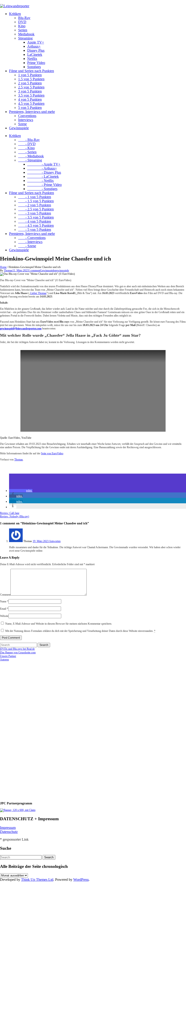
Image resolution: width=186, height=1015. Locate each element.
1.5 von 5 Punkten (31, 79)
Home (3, 267)
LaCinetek (34, 54)
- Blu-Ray (29, 140)
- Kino (26, 148)
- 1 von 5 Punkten (34, 197)
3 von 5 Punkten (30, 91)
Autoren (4, 659)
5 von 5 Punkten (30, 108)
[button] (20, 490)
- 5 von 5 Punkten (34, 229)
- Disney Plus (44, 172)
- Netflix (40, 181)
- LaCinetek (43, 176)
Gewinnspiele (19, 128)
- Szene (27, 246)
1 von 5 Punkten (30, 75)
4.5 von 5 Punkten (31, 103)
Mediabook (26, 34)
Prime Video (36, 63)
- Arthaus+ (42, 168)
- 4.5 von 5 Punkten (36, 225)
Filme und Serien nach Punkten (31, 71)
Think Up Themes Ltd (37, 879)
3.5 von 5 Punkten (31, 95)
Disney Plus (35, 50)
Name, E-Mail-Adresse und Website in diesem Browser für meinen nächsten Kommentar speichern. (58, 623)
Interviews (25, 120)
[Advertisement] (29, 729)
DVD (22, 22)
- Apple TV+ (43, 164)
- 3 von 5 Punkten (34, 213)
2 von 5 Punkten (30, 83)
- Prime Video (44, 185)
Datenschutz (9, 832)
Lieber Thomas (38, 293)
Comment (5, 594)
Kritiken (15, 14)
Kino (21, 26)
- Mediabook (31, 156)
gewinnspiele (62, 270)
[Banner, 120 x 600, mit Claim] (17, 810)
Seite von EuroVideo (52, 453)
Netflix (32, 59)
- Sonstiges (42, 189)
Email (4, 608)
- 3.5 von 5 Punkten (36, 217)
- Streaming (30, 160)
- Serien (27, 152)
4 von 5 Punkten (30, 99)
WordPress (81, 879)
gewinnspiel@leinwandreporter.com (21, 328)
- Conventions (32, 238)
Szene (22, 124)
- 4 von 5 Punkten (34, 221)
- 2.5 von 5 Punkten (36, 209)
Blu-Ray (24, 18)
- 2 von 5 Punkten (34, 205)
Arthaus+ (34, 46)
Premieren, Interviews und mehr (32, 112)
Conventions (27, 116)
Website (4, 616)
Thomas (8, 270)
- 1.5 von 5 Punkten (36, 201)
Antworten (55, 541)
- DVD (27, 144)
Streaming (25, 38)
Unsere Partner (8, 656)
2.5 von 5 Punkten (31, 87)
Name (4, 601)
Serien (22, 30)
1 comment (34, 270)
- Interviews (30, 242)
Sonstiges (34, 67)
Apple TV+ (35, 42)
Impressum (8, 828)
